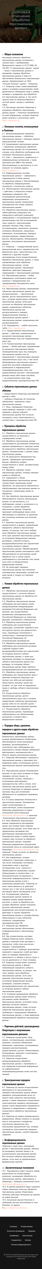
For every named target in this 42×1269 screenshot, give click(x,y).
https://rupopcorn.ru (10, 712)
